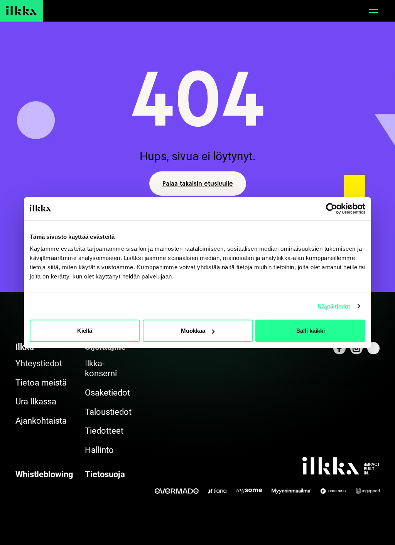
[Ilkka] (21, 11)
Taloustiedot (108, 412)
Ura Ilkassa (35, 401)
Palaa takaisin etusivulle (197, 183)
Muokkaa (193, 330)
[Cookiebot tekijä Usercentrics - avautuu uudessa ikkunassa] (331, 208)
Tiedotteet (104, 431)
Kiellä (84, 330)
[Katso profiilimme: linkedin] (373, 348)
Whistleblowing (44, 474)
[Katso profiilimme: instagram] (356, 348)
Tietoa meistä (41, 382)
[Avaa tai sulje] (373, 11)
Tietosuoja (105, 474)
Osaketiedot (107, 392)
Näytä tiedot (333, 306)
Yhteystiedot (38, 363)
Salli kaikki (310, 330)
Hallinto (99, 450)
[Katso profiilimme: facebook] (339, 348)
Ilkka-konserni (101, 368)
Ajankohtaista (41, 421)
